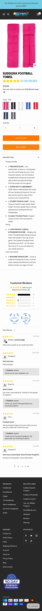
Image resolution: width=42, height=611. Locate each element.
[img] (8, 337)
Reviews (26, 518)
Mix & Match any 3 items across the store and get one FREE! (21, 4)
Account (6, 550)
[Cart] (38, 14)
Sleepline (26, 514)
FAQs (5, 542)
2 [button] (18, 466)
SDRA (5, 513)
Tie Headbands (8, 500)
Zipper (5, 496)
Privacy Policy (8, 558)
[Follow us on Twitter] (31, 535)
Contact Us (7, 533)
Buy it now (21, 147)
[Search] (8, 14)
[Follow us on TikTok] (31, 540)
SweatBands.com (29, 510)
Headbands (7, 488)
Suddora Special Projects (29, 489)
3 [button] (22, 466)
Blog (4, 563)
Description (8, 157)
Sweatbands (7, 492)
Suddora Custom (29, 499)
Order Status (7, 538)
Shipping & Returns (10, 546)
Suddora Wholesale (30, 495)
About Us (6, 554)
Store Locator (8, 567)
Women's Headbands (10, 509)
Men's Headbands (9, 504)
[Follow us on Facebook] (26, 535)
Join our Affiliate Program (29, 504)
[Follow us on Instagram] (36, 535)
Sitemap (26, 523)
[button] (11, 81)
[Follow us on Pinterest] (26, 540)
